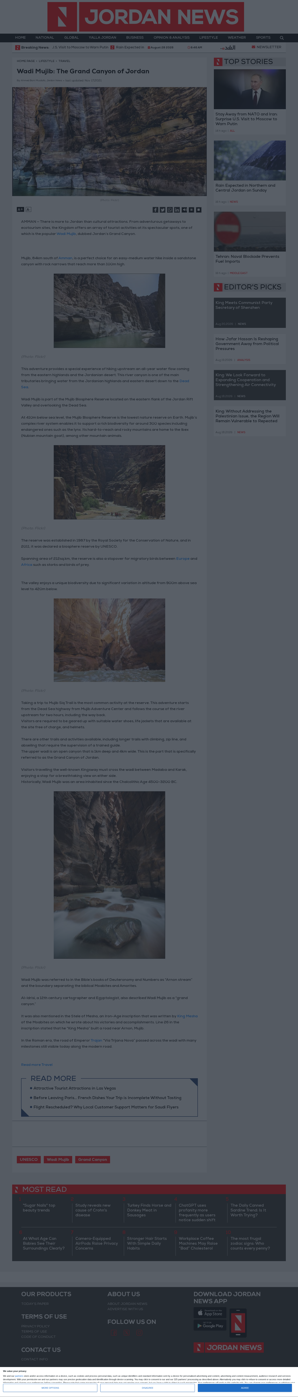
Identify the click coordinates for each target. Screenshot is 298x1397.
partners (19, 1376)
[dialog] (149, 1382)
